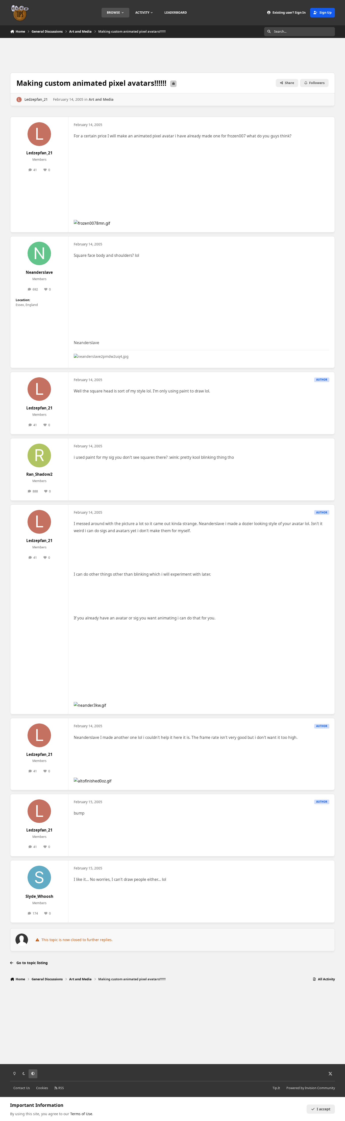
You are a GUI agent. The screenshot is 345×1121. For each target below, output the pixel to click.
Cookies (42, 1088)
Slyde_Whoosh (39, 896)
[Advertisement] (172, 54)
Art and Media (101, 99)
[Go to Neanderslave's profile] (39, 253)
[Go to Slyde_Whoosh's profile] (39, 877)
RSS (61, 1088)
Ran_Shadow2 (39, 474)
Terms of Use (81, 1113)
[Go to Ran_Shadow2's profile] (39, 455)
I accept (323, 1109)
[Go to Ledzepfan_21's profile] (19, 99)
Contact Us (21, 1088)
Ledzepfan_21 (36, 99)
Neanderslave (39, 272)
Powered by (310, 1088)
